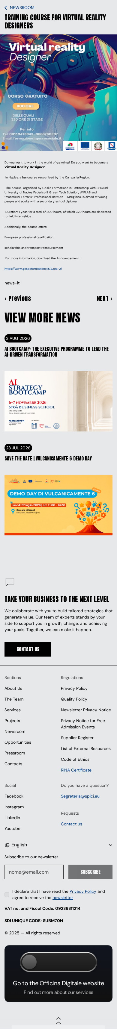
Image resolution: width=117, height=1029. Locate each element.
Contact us (71, 824)
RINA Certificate (76, 770)
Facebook (13, 796)
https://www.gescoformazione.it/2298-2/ (33, 269)
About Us (13, 688)
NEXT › (104, 298)
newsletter (62, 897)
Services (12, 710)
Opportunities (17, 742)
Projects (12, 720)
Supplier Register (77, 737)
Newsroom (14, 731)
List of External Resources (86, 748)
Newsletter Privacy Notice (86, 710)
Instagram (14, 807)
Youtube (12, 828)
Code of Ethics (75, 759)
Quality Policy (74, 699)
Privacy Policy (74, 688)
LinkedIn (12, 817)
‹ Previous (17, 298)
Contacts (13, 763)
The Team (13, 699)
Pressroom (14, 753)
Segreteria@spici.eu (80, 796)
